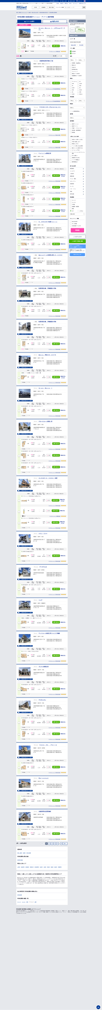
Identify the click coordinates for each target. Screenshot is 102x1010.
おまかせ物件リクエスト (54, 1)
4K (72, 92)
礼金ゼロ (74, 67)
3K (79, 87)
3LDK (80, 89)
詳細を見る (63, 45)
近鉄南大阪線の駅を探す (44, 12)
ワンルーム (74, 81)
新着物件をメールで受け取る (80, 30)
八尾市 (18, 867)
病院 (27, 902)
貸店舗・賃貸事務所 (76, 130)
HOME (35, 7)
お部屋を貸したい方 (82, 3)
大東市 (45, 867)
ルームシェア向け (76, 150)
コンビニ (23, 902)
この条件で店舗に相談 (77, 241)
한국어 (70, 3)
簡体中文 (61, 3)
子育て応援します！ (76, 141)
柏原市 (55, 867)
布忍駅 (24, 852)
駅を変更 (81, 45)
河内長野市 (36, 867)
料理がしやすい (75, 143)
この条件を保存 (77, 236)
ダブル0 (63, 176)
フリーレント (75, 71)
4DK (80, 92)
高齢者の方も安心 (76, 157)
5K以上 (80, 94)
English (57, 3)
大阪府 (29, 12)
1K (79, 81)
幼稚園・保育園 (75, 206)
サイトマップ (75, 3)
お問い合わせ (56, 46)
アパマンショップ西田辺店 (54, 51)
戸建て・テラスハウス (77, 128)
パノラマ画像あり (76, 159)
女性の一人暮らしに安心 (77, 139)
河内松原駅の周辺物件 (53, 12)
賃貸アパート (75, 126)
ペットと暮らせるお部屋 (77, 145)
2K (72, 85)
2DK (80, 85)
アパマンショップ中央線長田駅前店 (53, 88)
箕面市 (52, 867)
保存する (73, 29)
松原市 (41, 867)
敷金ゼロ (74, 65)
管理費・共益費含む (76, 63)
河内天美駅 (28, 852)
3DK (73, 89)
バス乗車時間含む (76, 111)
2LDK (73, 87)
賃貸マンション (75, 124)
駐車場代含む (75, 69)
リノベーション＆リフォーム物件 (78, 153)
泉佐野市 (23, 867)
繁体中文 (66, 3)
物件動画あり (75, 161)
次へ (65, 843)
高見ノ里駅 (19, 852)
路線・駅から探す (35, 12)
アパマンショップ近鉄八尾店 (54, 135)
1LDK (80, 83)
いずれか (81, 211)
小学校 (73, 204)
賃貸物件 (74, 51)
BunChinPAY (74, 221)
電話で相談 (51, 7)
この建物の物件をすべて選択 (26, 73)
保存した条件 (64, 1)
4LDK (73, 94)
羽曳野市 (60, 867)
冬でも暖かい (75, 155)
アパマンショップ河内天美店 (54, 181)
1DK (73, 83)
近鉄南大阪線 (20, 860)
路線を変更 (73, 45)
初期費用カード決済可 (77, 75)
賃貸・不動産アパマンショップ (21, 12)
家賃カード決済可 (76, 73)
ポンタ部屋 (74, 223)
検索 (84, 7)
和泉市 (48, 867)
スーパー (19, 902)
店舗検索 (43, 7)
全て (73, 211)
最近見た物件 (72, 1)
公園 (35, 902)
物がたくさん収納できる (77, 148)
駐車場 (73, 132)
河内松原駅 (19, 894)
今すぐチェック (77, 254)
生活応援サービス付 (76, 225)
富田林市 (27, 867)
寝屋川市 (32, 867)
